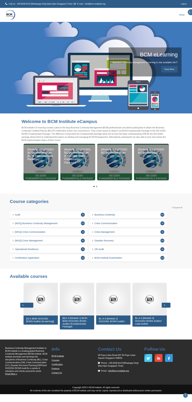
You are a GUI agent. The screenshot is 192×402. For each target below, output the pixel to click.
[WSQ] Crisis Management (29, 240)
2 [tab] (96, 186)
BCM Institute (58, 356)
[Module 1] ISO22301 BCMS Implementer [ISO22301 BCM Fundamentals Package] (77, 156)
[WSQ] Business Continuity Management (36, 223)
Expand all (178, 207)
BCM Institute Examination (108, 258)
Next (166, 305)
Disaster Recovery (104, 240)
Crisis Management (104, 232)
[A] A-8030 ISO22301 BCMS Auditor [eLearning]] (40, 320)
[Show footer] (185, 395)
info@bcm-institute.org (95, 4)
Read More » (11, 374)
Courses (55, 360)
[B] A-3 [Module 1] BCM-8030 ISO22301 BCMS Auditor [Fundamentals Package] (75, 322)
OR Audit (99, 249)
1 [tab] (94, 186)
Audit (17, 214)
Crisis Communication (105, 223)
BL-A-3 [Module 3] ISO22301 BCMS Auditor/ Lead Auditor (148, 321)
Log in (184, 4)
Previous (26, 305)
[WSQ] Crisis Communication (30, 232)
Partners (55, 368)
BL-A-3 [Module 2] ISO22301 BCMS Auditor (112, 320)
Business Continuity (104, 214)
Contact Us (57, 373)
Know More (169, 69)
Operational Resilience (27, 249)
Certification (57, 364)
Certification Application (27, 258)
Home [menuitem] (182, 15)
